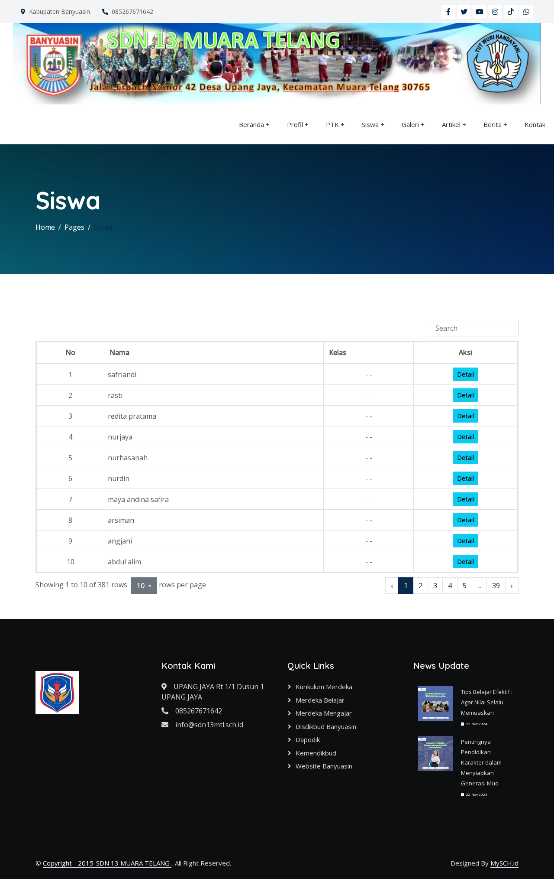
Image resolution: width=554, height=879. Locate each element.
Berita (492, 124)
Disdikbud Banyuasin (326, 726)
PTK (332, 124)
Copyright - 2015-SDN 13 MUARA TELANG (107, 863)
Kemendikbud (316, 753)
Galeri (410, 124)
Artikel (451, 124)
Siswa (370, 124)
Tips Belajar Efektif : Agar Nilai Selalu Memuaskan (486, 702)
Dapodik (308, 739)
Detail (465, 374)
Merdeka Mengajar (324, 713)
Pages (74, 227)
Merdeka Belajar (320, 700)
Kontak (535, 124)
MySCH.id (504, 863)
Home (45, 227)
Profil (295, 124)
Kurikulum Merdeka (324, 686)
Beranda (251, 124)
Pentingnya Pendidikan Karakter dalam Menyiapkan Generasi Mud (481, 762)
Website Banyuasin (324, 766)
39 (496, 585)
